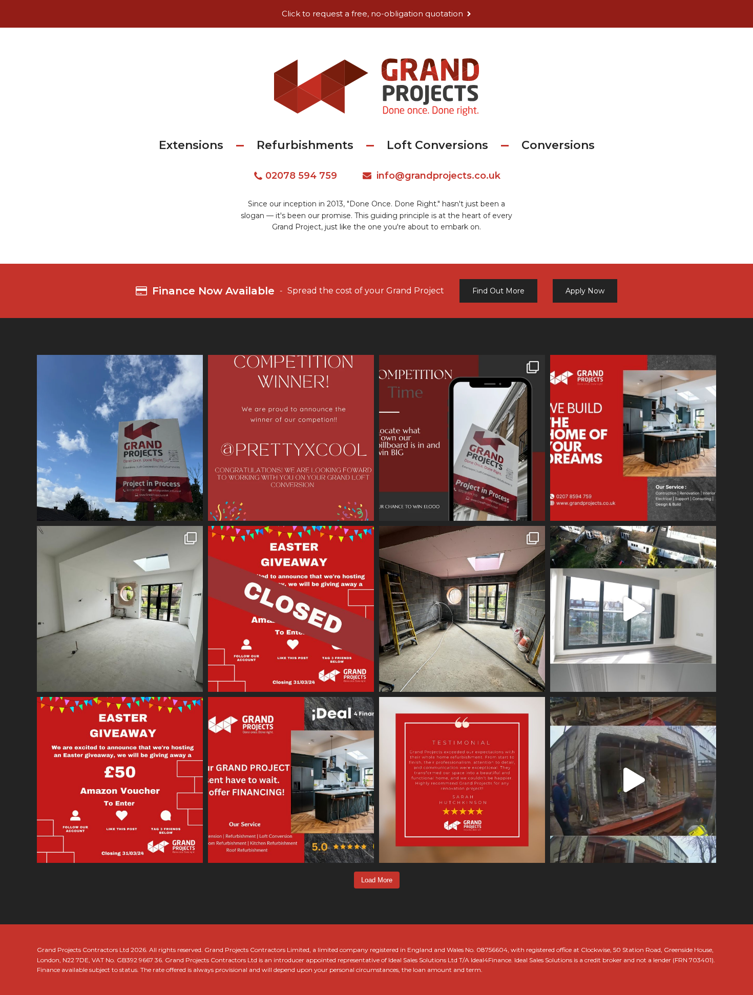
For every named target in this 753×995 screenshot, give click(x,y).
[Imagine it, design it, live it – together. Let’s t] (633, 438)
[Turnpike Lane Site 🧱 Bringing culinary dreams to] (120, 609)
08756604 (492, 950)
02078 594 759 (301, 175)
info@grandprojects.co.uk (438, 175)
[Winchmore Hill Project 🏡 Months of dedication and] (633, 609)
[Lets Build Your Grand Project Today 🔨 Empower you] (291, 780)
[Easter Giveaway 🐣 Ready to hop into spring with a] (120, 780)
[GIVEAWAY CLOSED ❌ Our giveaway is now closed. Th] (291, 609)
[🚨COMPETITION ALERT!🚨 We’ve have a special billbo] (462, 438)
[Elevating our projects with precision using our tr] (633, 780)
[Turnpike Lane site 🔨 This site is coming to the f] (462, 609)
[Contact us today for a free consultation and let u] (462, 780)
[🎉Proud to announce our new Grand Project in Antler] (120, 438)
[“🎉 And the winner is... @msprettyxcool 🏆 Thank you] (291, 438)
